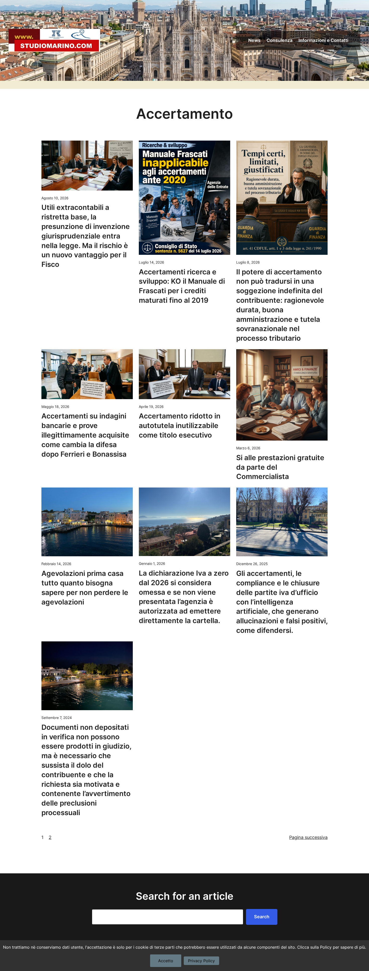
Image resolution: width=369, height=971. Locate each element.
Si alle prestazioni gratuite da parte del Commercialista (280, 467)
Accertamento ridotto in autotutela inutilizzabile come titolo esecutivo (179, 425)
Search (261, 916)
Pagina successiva (308, 837)
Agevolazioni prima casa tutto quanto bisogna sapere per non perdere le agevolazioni (84, 587)
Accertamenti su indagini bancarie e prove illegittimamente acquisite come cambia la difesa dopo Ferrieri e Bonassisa (85, 435)
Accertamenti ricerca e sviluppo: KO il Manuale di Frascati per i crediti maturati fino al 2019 (182, 286)
